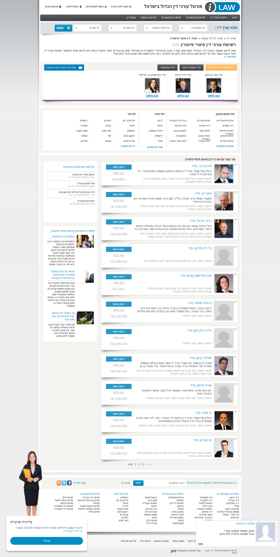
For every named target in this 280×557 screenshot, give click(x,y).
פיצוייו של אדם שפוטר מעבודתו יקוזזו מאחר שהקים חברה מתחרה (63, 275)
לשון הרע (152, 500)
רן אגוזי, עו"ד (203, 413)
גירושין (180, 506)
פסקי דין (131, 17)
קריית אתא (129, 141)
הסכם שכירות (177, 517)
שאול (92, 186)
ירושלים (159, 135)
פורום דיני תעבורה (64, 508)
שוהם (108, 141)
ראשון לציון (129, 135)
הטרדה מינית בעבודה (226, 132)
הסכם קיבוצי (179, 130)
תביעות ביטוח (232, 508)
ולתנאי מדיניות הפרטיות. (73, 529)
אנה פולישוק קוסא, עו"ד (196, 276)
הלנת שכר (204, 130)
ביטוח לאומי (151, 497)
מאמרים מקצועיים (171, 17)
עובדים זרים (151, 511)
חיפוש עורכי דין (219, 17)
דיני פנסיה (204, 125)
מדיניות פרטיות (128, 541)
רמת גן (107, 120)
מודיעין (84, 141)
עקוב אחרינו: (79, 483)
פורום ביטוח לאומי (64, 500)
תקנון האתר (178, 541)
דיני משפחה (206, 497)
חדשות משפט (148, 17)
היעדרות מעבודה (86, 201)
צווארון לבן (151, 520)
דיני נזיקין (234, 497)
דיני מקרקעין (232, 503)
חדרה (125, 506)
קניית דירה (151, 523)
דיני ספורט (228, 125)
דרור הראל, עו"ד (201, 221)
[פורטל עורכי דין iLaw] (222, 7)
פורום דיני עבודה (91, 497)
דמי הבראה (180, 125)
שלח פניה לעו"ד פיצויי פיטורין (61, 67)
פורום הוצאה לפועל (90, 506)
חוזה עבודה (204, 141)
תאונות (180, 500)
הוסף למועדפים (95, 6)
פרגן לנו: (125, 483)
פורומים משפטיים (195, 17)
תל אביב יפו (129, 120)
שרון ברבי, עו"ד (202, 166)
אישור (46, 540)
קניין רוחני (207, 506)
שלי (93, 203)
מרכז (160, 141)
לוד (109, 135)
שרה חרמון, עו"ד (201, 385)
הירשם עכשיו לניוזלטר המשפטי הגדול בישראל (212, 483)
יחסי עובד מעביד (177, 141)
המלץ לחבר (72, 6)
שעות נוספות (150, 514)
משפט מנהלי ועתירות (228, 511)
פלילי (236, 506)
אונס (154, 517)
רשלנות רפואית (204, 508)
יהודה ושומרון (156, 130)
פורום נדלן (68, 497)
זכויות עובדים (226, 141)
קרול (92, 177)
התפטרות (181, 135)
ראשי (235, 17)
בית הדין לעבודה (177, 120)
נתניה (108, 125)
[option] (136, 85)
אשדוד (84, 125)
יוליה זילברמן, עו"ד (199, 330)
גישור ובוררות (205, 514)
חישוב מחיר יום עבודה (83, 174)
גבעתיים (124, 514)
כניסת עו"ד (145, 541)
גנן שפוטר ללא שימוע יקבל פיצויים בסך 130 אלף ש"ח (63, 316)
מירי (93, 195)
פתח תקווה (82, 130)
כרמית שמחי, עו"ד (200, 303)
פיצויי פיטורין (177, 514)
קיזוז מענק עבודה (86, 183)
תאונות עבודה (150, 503)
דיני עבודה (233, 500)
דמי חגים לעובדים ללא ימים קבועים (77, 192)
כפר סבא (106, 130)
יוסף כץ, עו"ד (203, 193)
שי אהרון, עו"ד (202, 440)
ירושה (154, 506)
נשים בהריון (178, 511)
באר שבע (123, 520)
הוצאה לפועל (205, 503)
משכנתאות (178, 523)
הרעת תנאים (226, 135)
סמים (181, 520)
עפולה (84, 135)
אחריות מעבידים (225, 120)
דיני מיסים (207, 511)
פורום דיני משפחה (63, 506)
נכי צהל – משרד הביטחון (230, 516)
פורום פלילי (94, 511)
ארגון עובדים (203, 120)
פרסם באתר (51, 6)
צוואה (181, 508)
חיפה (160, 125)
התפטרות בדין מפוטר (63, 236)
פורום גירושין (66, 503)
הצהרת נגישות (161, 541)
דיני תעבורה (206, 500)
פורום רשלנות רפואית (89, 508)
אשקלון (131, 130)
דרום (160, 120)
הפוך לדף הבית (119, 6)
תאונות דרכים (177, 503)
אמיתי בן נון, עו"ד (201, 358)
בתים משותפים (176, 497)
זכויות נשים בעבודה (204, 137)
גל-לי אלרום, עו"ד (200, 248)
